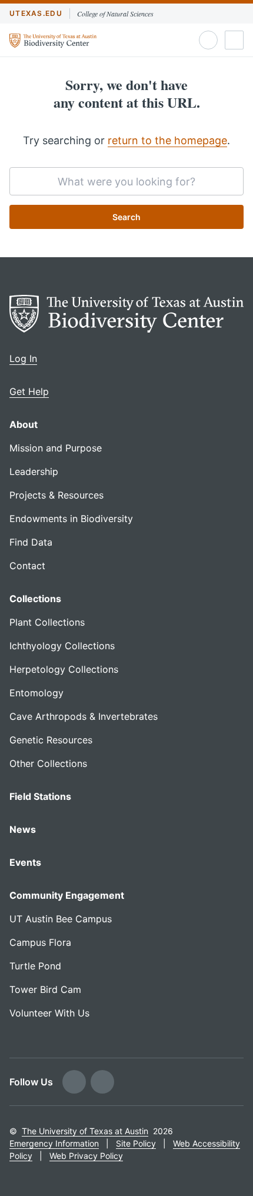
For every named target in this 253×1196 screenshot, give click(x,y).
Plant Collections (47, 622)
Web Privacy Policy (86, 1156)
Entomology (36, 693)
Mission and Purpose (55, 448)
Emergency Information (54, 1143)
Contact (27, 566)
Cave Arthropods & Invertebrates (83, 716)
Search (126, 217)
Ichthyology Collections (62, 646)
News (22, 829)
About (23, 424)
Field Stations (40, 796)
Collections (35, 598)
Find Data (30, 542)
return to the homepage (167, 140)
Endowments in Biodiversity (71, 518)
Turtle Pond (35, 966)
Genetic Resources (50, 740)
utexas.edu (35, 13)
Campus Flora (40, 942)
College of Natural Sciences (115, 13)
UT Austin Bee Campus (60, 919)
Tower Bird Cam (45, 989)
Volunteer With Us (49, 1013)
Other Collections (48, 763)
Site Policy (136, 1143)
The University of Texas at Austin (85, 1131)
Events (25, 862)
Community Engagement (66, 895)
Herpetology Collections (63, 669)
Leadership (33, 471)
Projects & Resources (56, 495)
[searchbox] (126, 181)
